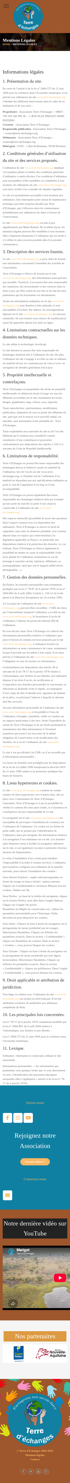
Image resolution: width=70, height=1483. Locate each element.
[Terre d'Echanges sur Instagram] (18, 1118)
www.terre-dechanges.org (51, 97)
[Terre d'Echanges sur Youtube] (28, 1118)
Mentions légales (35, 1455)
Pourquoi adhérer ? (35, 1161)
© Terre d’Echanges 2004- (35, 1450)
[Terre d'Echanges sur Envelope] (7, 1195)
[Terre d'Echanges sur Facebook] (7, 1118)
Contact (35, 1459)
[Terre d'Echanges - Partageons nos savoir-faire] (28, 16)
